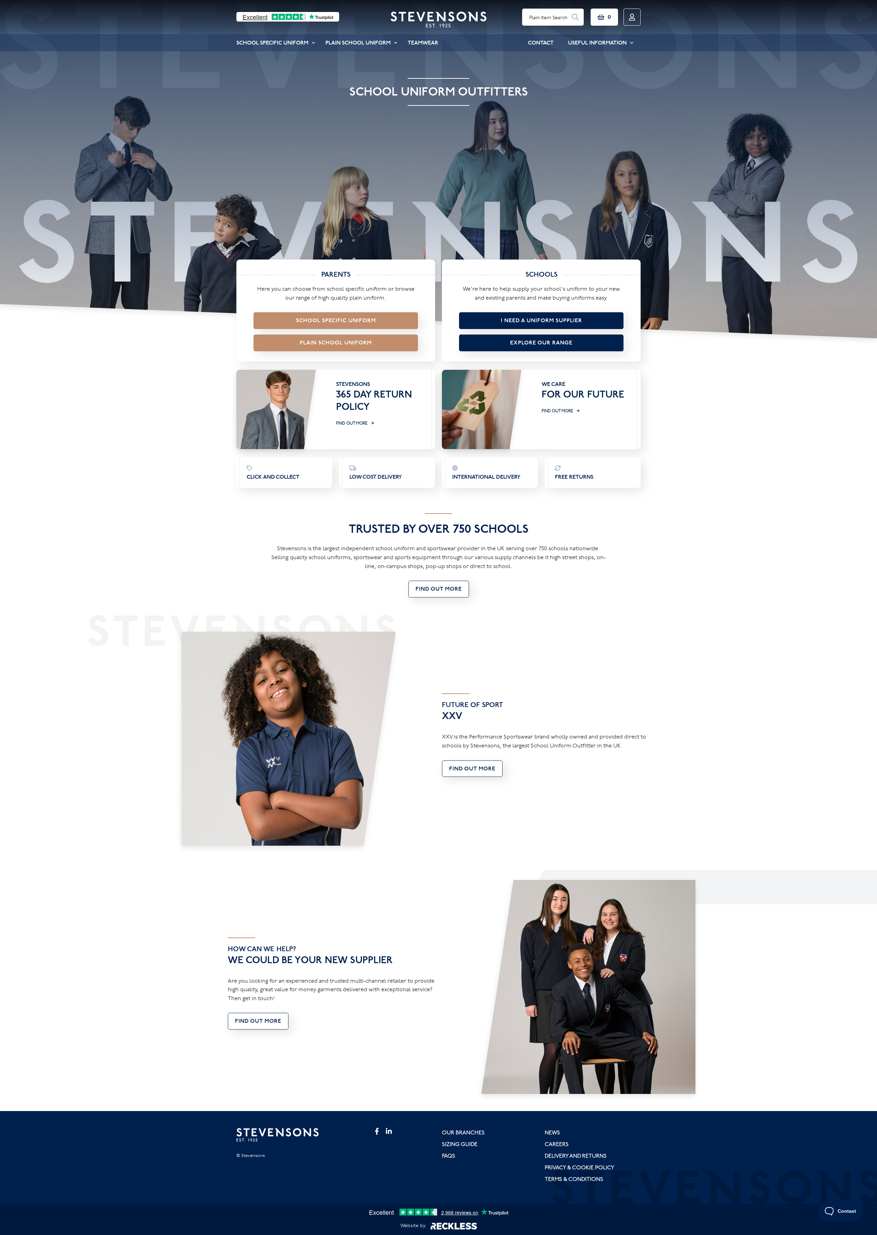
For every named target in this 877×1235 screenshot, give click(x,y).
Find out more (352, 423)
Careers (557, 1144)
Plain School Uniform (358, 43)
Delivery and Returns (576, 1155)
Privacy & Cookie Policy (579, 1167)
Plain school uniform (336, 342)
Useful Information (597, 43)
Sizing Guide (460, 1144)
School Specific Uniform (272, 43)
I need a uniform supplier (541, 320)
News (552, 1132)
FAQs (448, 1155)
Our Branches (463, 1132)
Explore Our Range (541, 342)
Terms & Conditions (574, 1179)
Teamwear (423, 43)
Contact (541, 43)
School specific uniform (336, 320)
